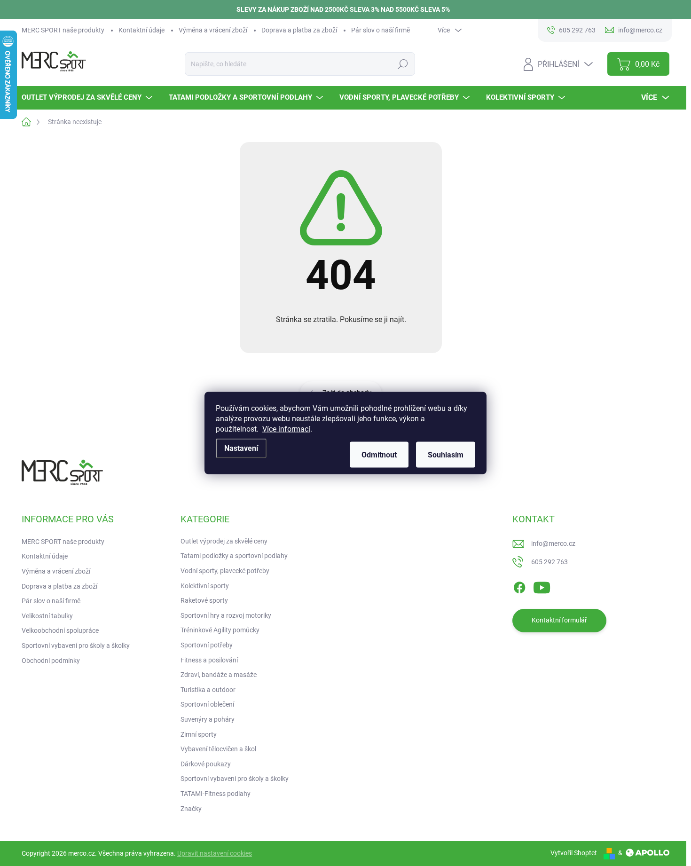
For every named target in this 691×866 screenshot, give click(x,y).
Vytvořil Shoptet (573, 853)
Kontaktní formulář (559, 620)
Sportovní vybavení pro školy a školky (76, 645)
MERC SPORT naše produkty (63, 30)
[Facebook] (519, 586)
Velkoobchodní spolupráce (60, 630)
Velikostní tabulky (47, 616)
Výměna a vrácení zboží (213, 30)
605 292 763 (549, 562)
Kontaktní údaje (141, 30)
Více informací (286, 429)
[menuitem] (88, 97)
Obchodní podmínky (51, 660)
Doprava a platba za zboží (299, 30)
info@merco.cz (553, 543)
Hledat (402, 64)
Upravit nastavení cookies (214, 853)
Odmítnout (379, 454)
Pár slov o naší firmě (380, 30)
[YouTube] (541, 586)
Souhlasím (445, 454)
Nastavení (241, 448)
